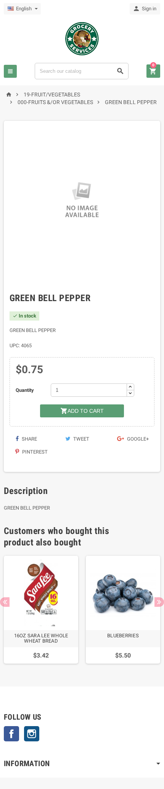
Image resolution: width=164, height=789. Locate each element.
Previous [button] (5, 602)
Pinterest (34, 452)
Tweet (80, 439)
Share (29, 439)
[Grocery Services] (82, 38)
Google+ (137, 439)
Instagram (31, 733)
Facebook (11, 733)
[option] (41, 610)
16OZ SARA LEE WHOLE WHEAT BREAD (41, 638)
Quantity (25, 390)
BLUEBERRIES (123, 635)
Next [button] (159, 602)
